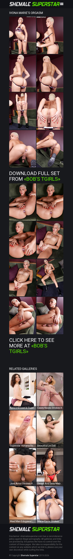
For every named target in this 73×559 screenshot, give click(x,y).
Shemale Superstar (30, 555)
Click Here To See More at (31, 345)
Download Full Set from (34, 176)
